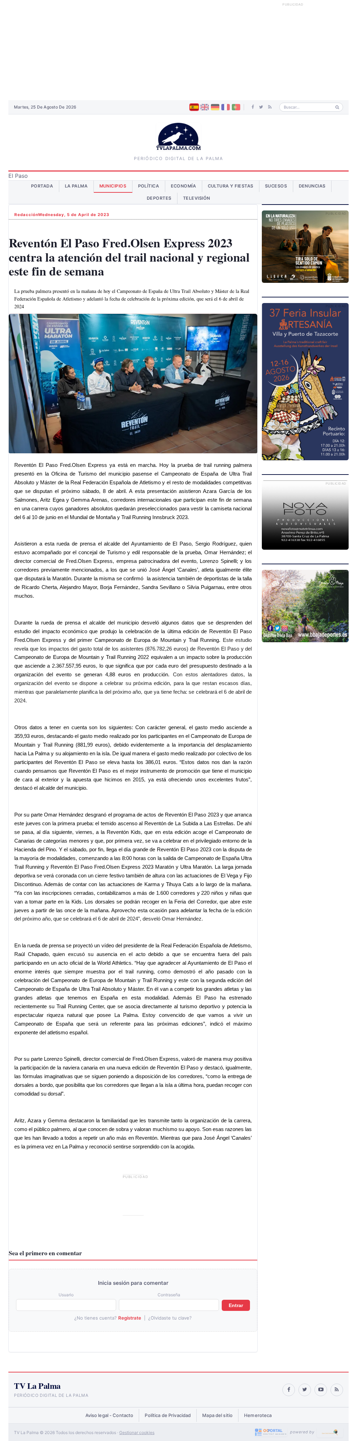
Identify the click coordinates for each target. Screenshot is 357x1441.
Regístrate (129, 1318)
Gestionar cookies (136, 1432)
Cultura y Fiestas (231, 186)
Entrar (236, 1305)
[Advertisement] (178, 50)
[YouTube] (320, 1390)
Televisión (196, 198)
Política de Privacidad (168, 1415)
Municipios (113, 186)
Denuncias (312, 186)
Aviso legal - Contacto (109, 1415)
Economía (183, 186)
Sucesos (276, 186)
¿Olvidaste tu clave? (170, 1318)
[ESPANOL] (194, 107)
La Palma (76, 186)
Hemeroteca (258, 1415)
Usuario (66, 1294)
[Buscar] (337, 107)
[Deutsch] (215, 107)
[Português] (236, 107)
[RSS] (270, 107)
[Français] (225, 107)
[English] (204, 107)
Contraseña (169, 1294)
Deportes (159, 198)
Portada (42, 186)
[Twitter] (261, 107)
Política (148, 186)
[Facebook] (253, 107)
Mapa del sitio (217, 1415)
